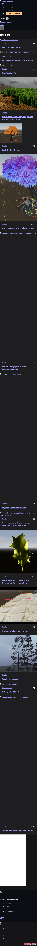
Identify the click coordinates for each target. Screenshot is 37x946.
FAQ (8, 906)
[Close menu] (0, 923)
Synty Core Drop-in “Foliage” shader (18, 228)
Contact (10, 911)
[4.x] (18, 654)
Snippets (10, 10)
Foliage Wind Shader (11, 692)
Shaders (10, 8)
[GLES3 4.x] (18, 296)
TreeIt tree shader (10, 679)
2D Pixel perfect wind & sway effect (17, 60)
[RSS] (1, 918)
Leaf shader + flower (11, 150)
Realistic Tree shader (11, 47)
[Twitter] (3, 918)
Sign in (2, 18)
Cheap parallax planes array (15, 631)
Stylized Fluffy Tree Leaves (14, 507)
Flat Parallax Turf (9, 73)
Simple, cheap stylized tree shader (17, 830)
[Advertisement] (13, 860)
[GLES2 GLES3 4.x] (18, 188)
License (9, 909)
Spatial (4, 43)
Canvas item (7, 56)
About (9, 904)
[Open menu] (2, 28)
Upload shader (14, 13)
